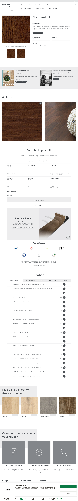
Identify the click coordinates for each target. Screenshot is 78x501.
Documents (37, 4)
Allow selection (68, 489)
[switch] (32, 499)
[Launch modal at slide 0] (40, 103)
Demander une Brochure (21, 81)
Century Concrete (45, 416)
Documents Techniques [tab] (30, 280)
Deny (68, 493)
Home (3, 10)
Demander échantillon (37, 32)
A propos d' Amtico (47, 4)
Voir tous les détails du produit (39, 45)
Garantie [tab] (66, 280)
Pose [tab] (42, 280)
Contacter (56, 79)
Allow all (68, 486)
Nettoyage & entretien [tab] (53, 280)
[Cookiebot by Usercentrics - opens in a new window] (7, 499)
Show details (59, 498)
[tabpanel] (39, 330)
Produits (23, 4)
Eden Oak (5, 416)
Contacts (56, 4)
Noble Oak (62, 416)
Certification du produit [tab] (14, 280)
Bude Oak (24, 416)
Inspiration (30, 4)
